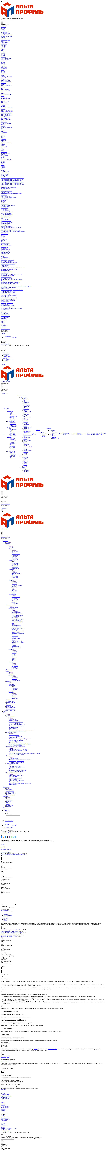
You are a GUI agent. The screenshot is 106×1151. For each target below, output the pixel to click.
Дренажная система (5, 1097)
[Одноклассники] (3, 837)
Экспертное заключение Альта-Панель (10, 935)
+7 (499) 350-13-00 (5, 329)
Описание (5, 914)
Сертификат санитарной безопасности (10, 933)
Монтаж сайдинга (5, 1057)
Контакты (3, 1109)
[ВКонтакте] (1, 837)
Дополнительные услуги (15, 766)
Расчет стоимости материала (16, 775)
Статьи (2, 1115)
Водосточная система (6, 1096)
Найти (2, 1141)
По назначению (16, 597)
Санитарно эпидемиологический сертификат (12, 932)
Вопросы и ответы (5, 1116)
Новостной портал (5, 1119)
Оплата (5, 919)
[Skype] (13, 837)
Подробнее (3, 1089)
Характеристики (7, 915)
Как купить (9, 789)
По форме (14, 572)
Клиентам (3, 1099)
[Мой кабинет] (1, 507)
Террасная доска (5, 1098)
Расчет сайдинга (5, 1061)
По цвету (14, 582)
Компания (8, 798)
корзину (36, 1049)
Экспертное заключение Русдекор (9, 936)
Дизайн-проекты (5, 1107)
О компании (4, 1120)
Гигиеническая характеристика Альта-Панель (12, 929)
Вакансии (3, 1127)
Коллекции (15, 551)
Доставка (5, 920)
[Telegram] (15, 837)
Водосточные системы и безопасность (18, 749)
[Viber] (9, 837)
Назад (9, 542)
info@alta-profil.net (6, 344)
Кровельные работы (14, 735)
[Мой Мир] (5, 837)
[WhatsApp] (11, 837)
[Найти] (2, 21)
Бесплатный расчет (5, 1106)
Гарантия (3, 1123)
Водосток (11, 684)
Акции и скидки (5, 1112)
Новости (3, 1124)
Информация (4, 1110)
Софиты (11, 673)
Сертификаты (4, 1125)
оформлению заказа (52, 1049)
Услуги (8, 715)
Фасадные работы (13, 719)
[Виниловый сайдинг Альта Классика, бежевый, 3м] (14, 854)
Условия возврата (5, 1118)
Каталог (8, 543)
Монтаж (3, 1105)
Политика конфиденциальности (8, 1128)
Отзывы (5, 916)
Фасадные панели (13, 607)
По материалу (15, 563)
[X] (7, 837)
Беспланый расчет (5, 910)
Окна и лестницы (13, 758)
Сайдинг (11, 547)
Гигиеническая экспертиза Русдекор (9, 931)
